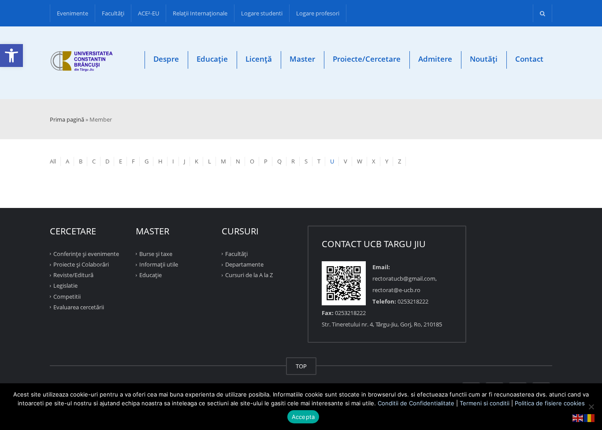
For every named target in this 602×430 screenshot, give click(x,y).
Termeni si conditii (484, 403)
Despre (166, 59)
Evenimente (72, 13)
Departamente (244, 264)
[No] (591, 406)
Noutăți (484, 59)
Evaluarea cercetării (78, 307)
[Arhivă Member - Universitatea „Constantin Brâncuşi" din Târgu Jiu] (82, 63)
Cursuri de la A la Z (249, 275)
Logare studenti (261, 13)
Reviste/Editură (73, 275)
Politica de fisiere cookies (550, 403)
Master (302, 59)
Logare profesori (317, 13)
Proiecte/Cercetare (367, 59)
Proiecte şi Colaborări (81, 264)
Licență (258, 59)
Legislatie (65, 285)
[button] (11, 55)
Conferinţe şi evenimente (86, 254)
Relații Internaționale (200, 13)
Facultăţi (113, 13)
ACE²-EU (148, 13)
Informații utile (158, 264)
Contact (529, 59)
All (53, 161)
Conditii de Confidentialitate (416, 403)
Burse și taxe (155, 254)
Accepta (303, 416)
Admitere (435, 59)
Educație (212, 59)
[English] (578, 417)
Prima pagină (67, 119)
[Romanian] (589, 417)
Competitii (67, 296)
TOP (301, 366)
